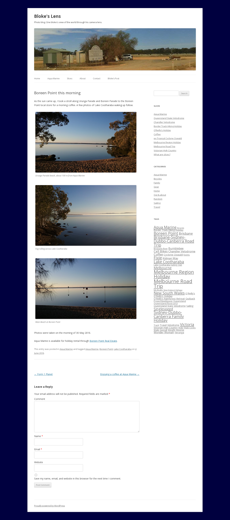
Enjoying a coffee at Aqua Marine (119, 374)
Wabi (180, 327)
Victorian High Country (165, 150)
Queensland (179, 301)
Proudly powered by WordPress (49, 505)
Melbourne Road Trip (164, 146)
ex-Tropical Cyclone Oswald (168, 138)
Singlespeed (163, 308)
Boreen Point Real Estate (103, 340)
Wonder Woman (164, 332)
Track (156, 325)
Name (38, 436)
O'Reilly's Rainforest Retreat (169, 298)
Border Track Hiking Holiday (168, 126)
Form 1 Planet (43, 374)
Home (37, 78)
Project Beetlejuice (163, 301)
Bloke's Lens (47, 16)
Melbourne (163, 267)
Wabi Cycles (190, 327)
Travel (157, 207)
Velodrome (173, 325)
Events (187, 254)
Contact (96, 78)
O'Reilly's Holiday (163, 296)
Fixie (158, 258)
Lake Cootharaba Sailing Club (168, 265)
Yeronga (179, 332)
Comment (39, 399)
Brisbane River (161, 248)
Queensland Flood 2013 (166, 303)
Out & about (160, 194)
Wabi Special (160, 330)
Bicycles (158, 178)
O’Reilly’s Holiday (162, 130)
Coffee (157, 134)
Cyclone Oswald (173, 254)
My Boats (158, 289)
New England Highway (172, 290)
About (83, 78)
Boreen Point (106, 349)
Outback (190, 298)
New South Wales (169, 293)
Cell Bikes (161, 251)
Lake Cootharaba (123, 349)
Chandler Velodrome (164, 122)
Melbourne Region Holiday (167, 142)
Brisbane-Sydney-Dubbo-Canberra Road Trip (174, 241)
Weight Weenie (176, 330)
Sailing (157, 202)
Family (157, 182)
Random (158, 198)
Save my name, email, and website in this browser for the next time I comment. (77, 478)
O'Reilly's (190, 293)
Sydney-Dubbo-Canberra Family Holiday (169, 316)
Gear (156, 186)
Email (38, 449)
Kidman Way (170, 258)
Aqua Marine (53, 78)
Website (38, 462)
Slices (69, 78)
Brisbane (186, 233)
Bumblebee (176, 248)
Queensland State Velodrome (169, 118)
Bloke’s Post (113, 78)
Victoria (187, 324)
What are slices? (162, 154)
